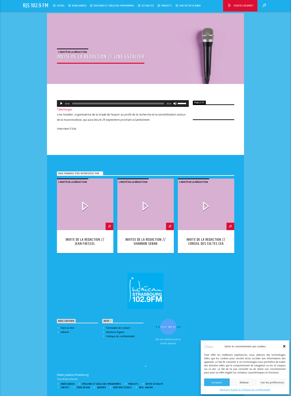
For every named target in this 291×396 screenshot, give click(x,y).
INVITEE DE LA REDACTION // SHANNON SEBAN (145, 242)
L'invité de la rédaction (72, 51)
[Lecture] (61, 103)
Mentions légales (115, 332)
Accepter (217, 382)
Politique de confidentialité (120, 336)
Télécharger (64, 109)
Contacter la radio (190, 6)
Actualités (148, 6)
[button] (284, 346)
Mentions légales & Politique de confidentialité (245, 389)
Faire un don (67, 327)
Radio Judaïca (79, 6)
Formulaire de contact (118, 327)
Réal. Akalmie (146, 387)
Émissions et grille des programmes (114, 6)
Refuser (244, 382)
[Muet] (175, 103)
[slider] (182, 103)
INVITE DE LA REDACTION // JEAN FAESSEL (85, 242)
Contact (65, 387)
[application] (123, 103)
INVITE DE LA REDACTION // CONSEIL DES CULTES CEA (206, 242)
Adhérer (65, 332)
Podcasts (166, 6)
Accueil (61, 6)
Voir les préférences (272, 382)
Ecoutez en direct (243, 6)
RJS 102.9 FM (35, 5)
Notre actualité (154, 384)
